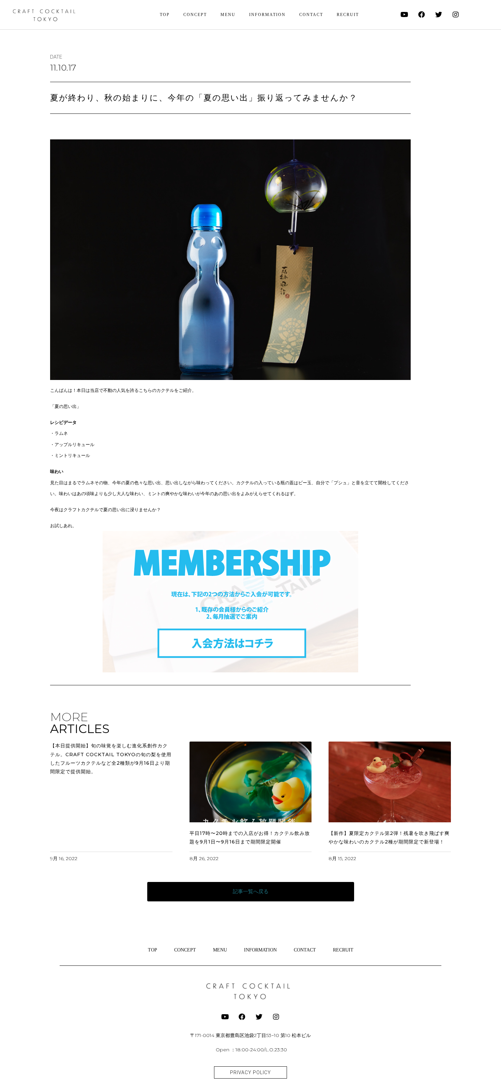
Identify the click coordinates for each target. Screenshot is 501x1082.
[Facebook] (421, 14)
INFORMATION (267, 14)
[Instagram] (455, 14)
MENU (228, 14)
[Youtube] (404, 14)
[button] (250, 891)
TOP (165, 14)
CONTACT (311, 14)
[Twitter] (438, 14)
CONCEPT (195, 14)
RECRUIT (348, 14)
